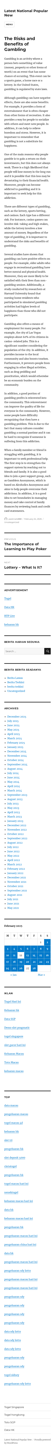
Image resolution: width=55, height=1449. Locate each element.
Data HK (9, 607)
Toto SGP (9, 1422)
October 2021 (15, 886)
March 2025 (14, 738)
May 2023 (13, 807)
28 (34, 968)
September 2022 (17, 838)
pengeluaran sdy (14, 1296)
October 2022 (15, 834)
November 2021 (16, 881)
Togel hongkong (14, 1414)
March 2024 (14, 790)
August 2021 (14, 894)
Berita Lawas (15, 677)
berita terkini (15, 686)
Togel (7, 598)
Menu (9, 24)
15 (40, 955)
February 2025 (16, 742)
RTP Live (9, 615)
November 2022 (17, 829)
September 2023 (17, 794)
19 (21, 961)
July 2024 (13, 773)
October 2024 (15, 760)
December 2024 (16, 751)
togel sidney (11, 1374)
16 (47, 955)
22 (40, 961)
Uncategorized (11, 522)
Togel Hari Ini (12, 1001)
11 (14, 955)
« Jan (13, 974)
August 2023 (14, 799)
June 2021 (13, 903)
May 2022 (13, 855)
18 (14, 961)
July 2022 (13, 847)
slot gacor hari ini (15, 1045)
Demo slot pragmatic (17, 1027)
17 (7, 961)
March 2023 (14, 816)
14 (34, 955)
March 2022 (14, 864)
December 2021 (16, 877)
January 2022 (15, 873)
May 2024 (13, 781)
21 (34, 961)
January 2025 (15, 747)
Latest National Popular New (18, 1439)
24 (7, 968)
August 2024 (15, 768)
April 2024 (13, 786)
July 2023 (12, 803)
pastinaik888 (15, 519)
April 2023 (13, 812)
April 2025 (13, 734)
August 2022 (15, 842)
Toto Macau (11, 1062)
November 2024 (17, 755)
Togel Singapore (14, 1407)
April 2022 (13, 860)
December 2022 (16, 825)
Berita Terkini (15, 682)
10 (7, 955)
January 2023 (15, 820)
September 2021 (17, 890)
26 (20, 968)
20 (27, 961)
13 (27, 955)
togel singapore (13, 1036)
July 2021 (12, 899)
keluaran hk (11, 624)
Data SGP (9, 1018)
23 (47, 961)
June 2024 (13, 777)
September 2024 (17, 764)
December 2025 (16, 716)
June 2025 (13, 725)
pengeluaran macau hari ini (20, 1279)
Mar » (41, 974)
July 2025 (13, 720)
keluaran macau (14, 1071)
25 (14, 968)
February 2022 (16, 868)
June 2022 (13, 851)
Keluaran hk (11, 1010)
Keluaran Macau (14, 1053)
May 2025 (13, 729)
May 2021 (13, 907)
